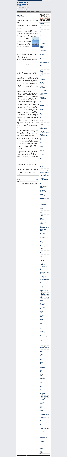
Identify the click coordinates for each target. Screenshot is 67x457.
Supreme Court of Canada (42, 393)
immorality (41, 253)
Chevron (40, 112)
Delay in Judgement (42, 154)
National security (41, 315)
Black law (41, 100)
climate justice (41, 123)
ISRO (40, 268)
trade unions (41, 406)
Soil (40, 383)
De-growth (41, 153)
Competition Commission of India (43, 128)
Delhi (40, 155)
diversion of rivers (41, 166)
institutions (41, 263)
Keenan (40, 282)
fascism (40, 212)
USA (40, 427)
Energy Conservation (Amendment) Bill (44, 193)
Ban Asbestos (41, 82)
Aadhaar (40, 51)
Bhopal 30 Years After (42, 87)
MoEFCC (41, 308)
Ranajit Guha (41, 354)
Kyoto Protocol (41, 286)
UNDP (40, 419)
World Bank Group (41, 448)
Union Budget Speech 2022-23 (43, 421)
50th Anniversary (41, 47)
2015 (40, 34)
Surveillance (41, 394)
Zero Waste (41, 452)
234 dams (41, 42)
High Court (41, 242)
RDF (40, 355)
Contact (22, 11)
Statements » (32, 11)
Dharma (40, 157)
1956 (40, 27)
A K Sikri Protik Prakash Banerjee (43, 50)
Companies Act (41, 127)
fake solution (41, 208)
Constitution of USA (42, 131)
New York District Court (42, 319)
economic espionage (42, 182)
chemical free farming (42, 110)
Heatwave (41, 241)
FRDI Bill (40, 216)
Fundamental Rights (42, 219)
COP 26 (40, 138)
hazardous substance (42, 237)
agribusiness (41, 59)
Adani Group (41, 57)
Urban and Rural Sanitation (42, 425)
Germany (41, 226)
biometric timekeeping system (43, 98)
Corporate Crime (41, 146)
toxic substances (41, 403)
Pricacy (40, 343)
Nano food (41, 312)
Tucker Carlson (41, 410)
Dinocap (40, 161)
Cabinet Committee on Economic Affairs (44, 102)
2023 (40, 39)
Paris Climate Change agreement (43, 332)
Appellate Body (41, 74)
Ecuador (40, 183)
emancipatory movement (42, 190)
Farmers (40, 211)
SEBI (40, 371)
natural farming (41, 316)
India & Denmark (41, 257)
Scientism (41, 370)
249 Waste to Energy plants (42, 43)
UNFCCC (41, 420)
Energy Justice (41, 194)
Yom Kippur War (41, 451)
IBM (40, 252)
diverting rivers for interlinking (43, 167)
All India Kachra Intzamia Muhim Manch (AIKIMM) (44, 66)
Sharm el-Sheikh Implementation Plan (43, 378)
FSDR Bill (41, 218)
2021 (40, 38)
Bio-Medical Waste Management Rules (43, 93)
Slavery (40, 381)
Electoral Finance (41, 187)
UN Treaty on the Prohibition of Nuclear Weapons (44, 417)
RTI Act (40, 366)
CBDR (40, 106)
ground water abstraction (42, 233)
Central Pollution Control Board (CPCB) (44, 108)
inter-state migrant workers (42, 264)
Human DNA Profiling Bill (42, 249)
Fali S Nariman (41, 209)
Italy (40, 269)
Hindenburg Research (42, 244)
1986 (40, 31)
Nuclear (40, 323)
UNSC (40, 424)
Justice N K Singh (41, 277)
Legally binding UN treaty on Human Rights (44, 290)
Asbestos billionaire (42, 78)
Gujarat (40, 234)
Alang (40, 64)
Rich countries (41, 362)
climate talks (41, 124)
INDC (40, 255)
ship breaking (41, 379)
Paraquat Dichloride (42, 330)
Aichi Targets (41, 61)
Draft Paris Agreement (42, 178)
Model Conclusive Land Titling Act (43, 307)
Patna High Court (41, 334)
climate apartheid (41, 121)
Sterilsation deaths (42, 387)
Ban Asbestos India (42, 83)
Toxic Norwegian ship (42, 402)
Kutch (40, 285)
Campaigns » (28, 11)
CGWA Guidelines (41, 109)
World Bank (41, 447)
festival (40, 213)
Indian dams (41, 259)
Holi (40, 245)
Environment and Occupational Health (43, 197)
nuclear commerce (42, 324)
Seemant (41, 375)
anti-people (41, 72)
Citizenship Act (41, 119)
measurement (41, 299)
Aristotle (40, 75)
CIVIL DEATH (41, 120)
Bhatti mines (41, 86)
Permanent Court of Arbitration (43, 336)
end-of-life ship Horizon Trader (43, 191)
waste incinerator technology (43, 440)
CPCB (40, 147)
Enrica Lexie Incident (42, 195)
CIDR (40, 116)
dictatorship (41, 159)
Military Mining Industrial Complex (43, 303)
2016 (40, 35)
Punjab (40, 351)
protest (40, 348)
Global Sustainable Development (43, 229)
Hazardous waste (41, 238)
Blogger (49, 455)
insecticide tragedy (42, 260)
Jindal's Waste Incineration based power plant (44, 272)
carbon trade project (42, 105)
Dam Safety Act (41, 150)
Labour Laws (41, 287)
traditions (41, 407)
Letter (40, 291)
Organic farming (41, 328)
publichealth (41, 350)
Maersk (40, 296)
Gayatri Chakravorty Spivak (42, 222)
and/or (40, 70)
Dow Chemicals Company (42, 174)
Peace (40, 335)
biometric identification (42, 97)
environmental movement (42, 203)
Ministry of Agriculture (42, 304)
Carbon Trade (41, 104)
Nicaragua (41, 320)
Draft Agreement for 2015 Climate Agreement (44, 175)
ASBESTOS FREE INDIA (42, 79)
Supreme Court (41, 392)
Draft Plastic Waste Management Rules (44, 179)
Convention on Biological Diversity (43, 135)
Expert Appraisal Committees (43, 207)
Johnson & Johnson (42, 273)
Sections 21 (41, 374)
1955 (40, 26)
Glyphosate (41, 230)
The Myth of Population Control (43, 399)
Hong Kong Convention (42, 246)
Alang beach (41, 65)
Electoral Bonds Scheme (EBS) (43, 186)
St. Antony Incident (42, 385)
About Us (18, 11)
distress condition (41, 165)
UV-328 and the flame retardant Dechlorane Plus (44, 428)
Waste (40, 436)
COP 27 (40, 139)
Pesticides (41, 338)
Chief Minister (41, 113)
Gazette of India (41, 223)
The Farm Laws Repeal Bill (42, 398)
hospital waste (41, 248)
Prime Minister (41, 344)
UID (40, 411)
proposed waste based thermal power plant (44, 347)
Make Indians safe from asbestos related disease (45, 297)
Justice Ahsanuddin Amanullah (43, 276)
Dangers (40, 151)
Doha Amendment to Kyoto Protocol (43, 170)
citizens (40, 117)
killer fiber (41, 283)
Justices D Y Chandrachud (42, 281)
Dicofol (40, 158)
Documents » (36, 11)
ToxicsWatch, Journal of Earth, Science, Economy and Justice (22, 4)
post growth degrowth (42, 342)
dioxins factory (41, 163)
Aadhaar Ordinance (42, 55)
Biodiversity (41, 94)
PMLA (40, 340)
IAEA (40, 251)
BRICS (40, 101)
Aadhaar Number (41, 54)
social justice (41, 382)
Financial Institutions (42, 215)
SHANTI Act (41, 377)
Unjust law (41, 423)
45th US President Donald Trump (43, 46)
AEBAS (40, 58)
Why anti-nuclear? (20, 15)
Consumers (41, 134)
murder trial (41, 311)
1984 (40, 30)
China (40, 114)
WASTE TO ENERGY (42, 441)
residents (41, 359)
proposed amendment (42, 346)
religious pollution (41, 358)
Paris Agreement (41, 331)
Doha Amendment (41, 169)
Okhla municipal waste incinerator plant (44, 326)
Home (17, 0)
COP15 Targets (41, 143)
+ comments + (36, 179)
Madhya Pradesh (41, 293)
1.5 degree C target (42, 23)
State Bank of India (42, 386)
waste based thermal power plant (43, 437)
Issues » (25, 11)
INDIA (40, 256)
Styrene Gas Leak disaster (42, 390)
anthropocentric (41, 71)
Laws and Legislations (42, 289)
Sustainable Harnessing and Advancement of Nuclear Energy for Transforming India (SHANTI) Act (44, 396)
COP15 (40, 142)
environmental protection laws (43, 204)
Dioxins (40, 162)
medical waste (41, 300)
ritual (40, 363)
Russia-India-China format (42, 367)
